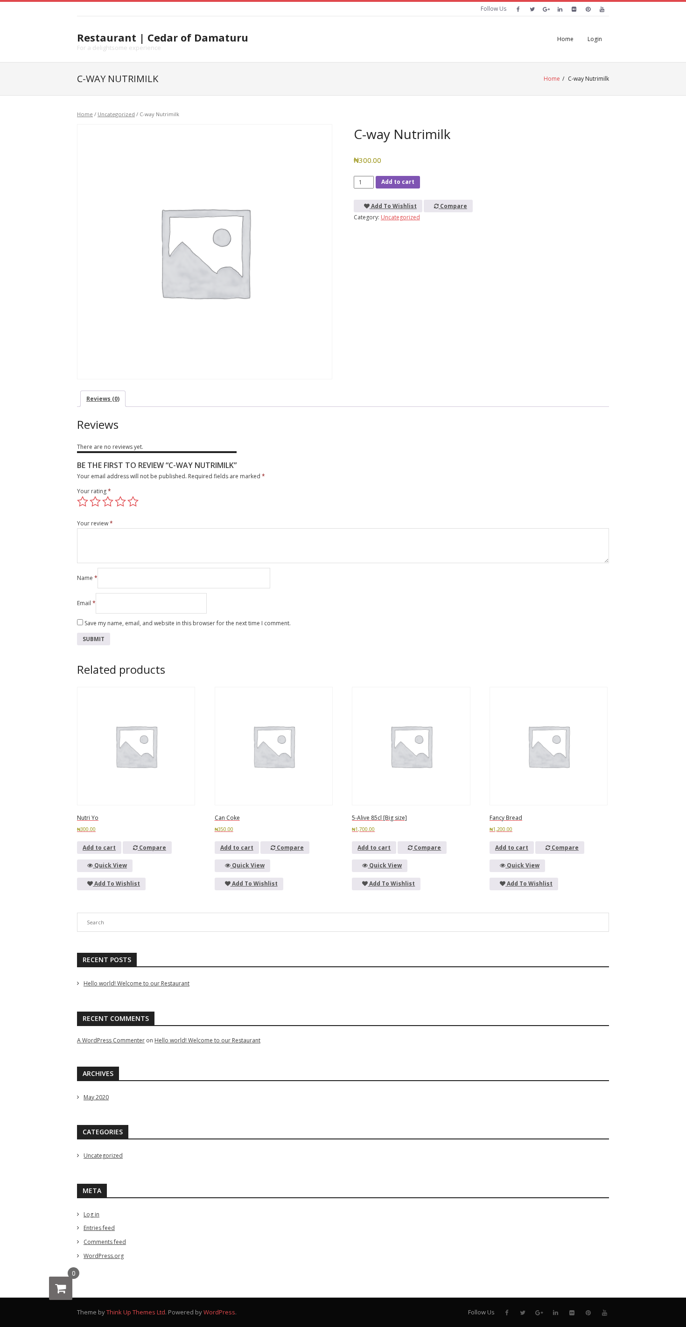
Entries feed (99, 1228)
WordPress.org (104, 1256)
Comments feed (105, 1242)
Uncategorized (116, 114)
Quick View (110, 865)
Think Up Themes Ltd (135, 1312)
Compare (453, 206)
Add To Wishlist (393, 206)
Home (565, 39)
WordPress (219, 1312)
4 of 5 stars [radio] (120, 501)
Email (86, 603)
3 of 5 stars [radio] (107, 501)
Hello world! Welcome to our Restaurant (136, 983)
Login (595, 39)
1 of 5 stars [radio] (82, 501)
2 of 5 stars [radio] (95, 501)
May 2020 (96, 1097)
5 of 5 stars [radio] (133, 501)
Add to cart (397, 182)
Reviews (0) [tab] (102, 399)
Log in (91, 1214)
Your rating (94, 491)
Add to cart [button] (99, 848)
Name (87, 578)
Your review (95, 523)
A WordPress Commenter (111, 1040)
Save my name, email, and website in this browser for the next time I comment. (187, 623)
